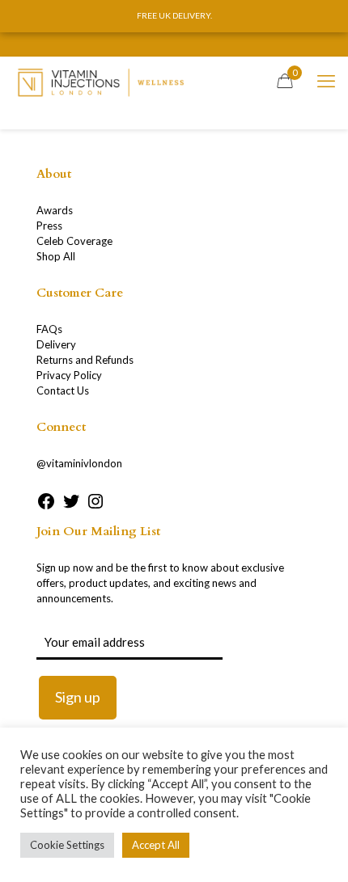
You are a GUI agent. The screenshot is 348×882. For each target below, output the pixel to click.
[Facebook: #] (46, 506)
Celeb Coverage (74, 240)
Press (49, 225)
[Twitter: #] (71, 506)
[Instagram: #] (95, 506)
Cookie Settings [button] (67, 844)
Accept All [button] (156, 844)
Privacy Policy (69, 375)
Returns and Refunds (85, 359)
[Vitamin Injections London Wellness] (100, 81)
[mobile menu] (326, 81)
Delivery (56, 344)
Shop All (55, 256)
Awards (54, 210)
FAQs (49, 329)
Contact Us (62, 390)
